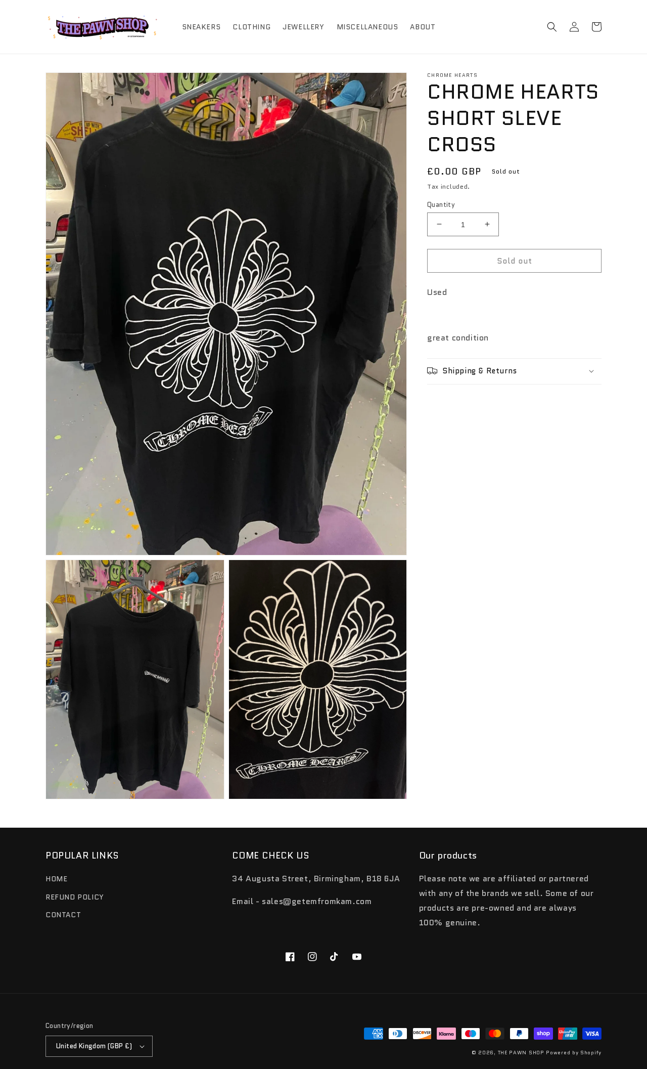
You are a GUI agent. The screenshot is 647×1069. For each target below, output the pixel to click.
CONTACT (63, 915)
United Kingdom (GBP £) (94, 1046)
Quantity (441, 204)
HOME (56, 879)
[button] (552, 27)
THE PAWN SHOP (521, 1052)
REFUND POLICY (74, 897)
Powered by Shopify (574, 1052)
